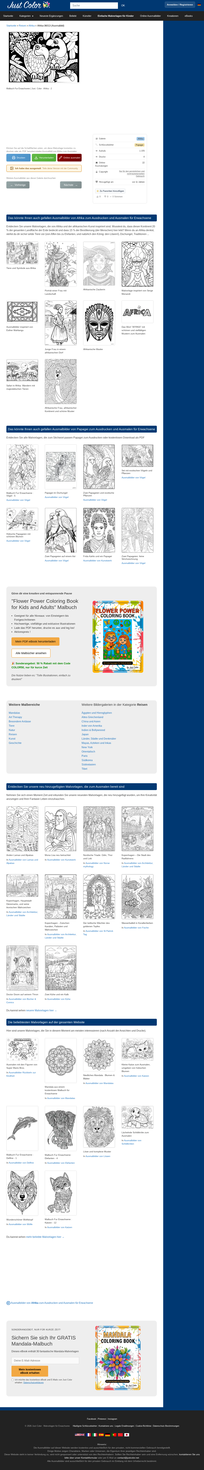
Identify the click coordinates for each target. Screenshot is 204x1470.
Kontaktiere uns (106, 1426)
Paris (84, 756)
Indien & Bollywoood (93, 730)
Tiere (12, 725)
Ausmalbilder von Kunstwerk (97, 560)
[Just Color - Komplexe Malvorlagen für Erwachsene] (107, 1435)
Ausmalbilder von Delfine (21, 1162)
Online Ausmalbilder (150, 16)
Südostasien (89, 764)
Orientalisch (88, 751)
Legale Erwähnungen (124, 1426)
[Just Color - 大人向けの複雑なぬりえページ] (126, 1435)
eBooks (189, 16)
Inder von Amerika (92, 725)
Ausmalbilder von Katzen (136, 1076)
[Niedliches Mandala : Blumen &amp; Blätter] (99, 1070)
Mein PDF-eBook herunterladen (35, 641)
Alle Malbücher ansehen (31, 653)
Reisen (22, 25)
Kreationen (172, 16)
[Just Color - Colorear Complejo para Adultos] (101, 1435)
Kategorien (25, 16)
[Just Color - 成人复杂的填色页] (120, 1435)
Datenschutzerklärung (33, 1382)
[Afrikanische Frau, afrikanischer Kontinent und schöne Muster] (61, 403)
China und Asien (91, 721)
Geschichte (15, 743)
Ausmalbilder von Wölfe (21, 1224)
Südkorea (87, 760)
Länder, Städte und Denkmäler (99, 738)
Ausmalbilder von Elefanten (61, 1163)
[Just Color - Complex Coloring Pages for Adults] (79, 1435)
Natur (12, 730)
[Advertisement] (44, 118)
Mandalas (14, 712)
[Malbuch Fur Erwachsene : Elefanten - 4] (61, 1150)
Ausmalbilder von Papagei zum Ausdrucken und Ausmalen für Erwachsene (103, 429)
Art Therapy (15, 717)
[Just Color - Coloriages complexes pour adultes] (88, 1435)
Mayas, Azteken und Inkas (96, 743)
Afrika (32, 25)
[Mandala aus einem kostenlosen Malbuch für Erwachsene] (61, 1082)
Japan (85, 734)
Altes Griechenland (92, 717)
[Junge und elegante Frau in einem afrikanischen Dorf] (61, 344)
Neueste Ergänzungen (51, 16)
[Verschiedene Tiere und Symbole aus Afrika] (22, 263)
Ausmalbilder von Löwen (98, 1156)
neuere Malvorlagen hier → (41, 1010)
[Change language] (199, 5)
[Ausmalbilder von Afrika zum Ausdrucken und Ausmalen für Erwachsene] (8, 1303)
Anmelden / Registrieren (180, 4)
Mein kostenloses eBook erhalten (30, 1371)
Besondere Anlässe (20, 721)
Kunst (12, 738)
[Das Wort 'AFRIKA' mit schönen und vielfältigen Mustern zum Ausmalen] (137, 322)
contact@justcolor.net (128, 1457)
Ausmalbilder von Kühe (58, 999)
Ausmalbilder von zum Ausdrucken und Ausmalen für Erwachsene (52, 1303)
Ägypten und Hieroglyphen (97, 712)
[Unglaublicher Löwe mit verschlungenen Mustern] (99, 1146)
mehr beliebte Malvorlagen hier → (45, 1237)
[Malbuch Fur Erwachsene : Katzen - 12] (61, 1214)
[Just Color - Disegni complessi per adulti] (94, 1435)
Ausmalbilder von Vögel (18, 500)
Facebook (92, 1419)
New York (87, 747)
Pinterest (102, 1419)
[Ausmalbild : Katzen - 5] (137, 1059)
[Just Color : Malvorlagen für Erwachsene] (29, 4)
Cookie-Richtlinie (143, 1426)
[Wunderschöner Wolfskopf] (22, 1215)
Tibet (84, 768)
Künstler (87, 16)
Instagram (112, 1419)
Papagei (139, 145)
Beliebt (72, 16)
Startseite (8, 16)
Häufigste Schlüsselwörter (85, 1426)
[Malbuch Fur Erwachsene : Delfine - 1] (22, 1150)
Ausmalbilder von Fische (136, 927)
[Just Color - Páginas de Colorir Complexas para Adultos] (114, 1435)
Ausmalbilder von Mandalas (61, 1098)
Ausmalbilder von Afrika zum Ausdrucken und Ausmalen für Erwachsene (101, 218)
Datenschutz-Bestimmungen (166, 1426)
